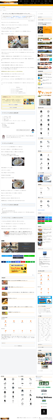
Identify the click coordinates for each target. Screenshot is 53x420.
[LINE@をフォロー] (28, 262)
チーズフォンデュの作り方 (15, 90)
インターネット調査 (9, 17)
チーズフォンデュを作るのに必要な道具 (16, 91)
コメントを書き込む (18, 345)
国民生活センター (19, 16)
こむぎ (11, 31)
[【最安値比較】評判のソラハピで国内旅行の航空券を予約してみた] (48, 354)
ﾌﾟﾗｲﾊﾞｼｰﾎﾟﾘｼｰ (37, 417)
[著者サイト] (3, 262)
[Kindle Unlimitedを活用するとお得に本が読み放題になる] (41, 363)
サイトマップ (41, 417)
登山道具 (22, 417)
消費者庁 (14, 16)
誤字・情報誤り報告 (46, 417)
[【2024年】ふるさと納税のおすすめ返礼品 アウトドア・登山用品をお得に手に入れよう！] (41, 354)
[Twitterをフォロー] (8, 262)
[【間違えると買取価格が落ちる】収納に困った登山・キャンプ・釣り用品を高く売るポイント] (44, 367)
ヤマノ (45, 256)
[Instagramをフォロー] (18, 262)
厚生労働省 (24, 16)
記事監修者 (24, 417)
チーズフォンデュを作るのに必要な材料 (44, 308)
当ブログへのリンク (29, 417)
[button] (52, 7)
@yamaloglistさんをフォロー (26, 246)
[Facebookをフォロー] (13, 262)
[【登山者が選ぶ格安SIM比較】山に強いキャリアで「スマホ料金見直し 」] (48, 359)
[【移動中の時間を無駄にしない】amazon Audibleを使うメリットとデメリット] (48, 363)
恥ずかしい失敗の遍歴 (13, 107)
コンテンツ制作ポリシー (19, 17)
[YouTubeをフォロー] (23, 262)
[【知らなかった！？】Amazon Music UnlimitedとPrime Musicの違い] (41, 359)
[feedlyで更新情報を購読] (32, 262)
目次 (17, 87)
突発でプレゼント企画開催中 (13, 104)
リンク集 (33, 417)
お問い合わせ (38, 377)
